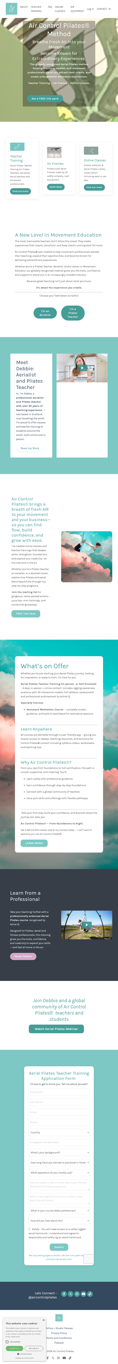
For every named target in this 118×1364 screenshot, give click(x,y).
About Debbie (23, 956)
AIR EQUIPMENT (77, 9)
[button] (24, 1354)
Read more (15, 1337)
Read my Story (30, 448)
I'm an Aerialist (45, 313)
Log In (90, 8)
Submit (59, 1247)
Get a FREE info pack (45, 98)
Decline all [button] (34, 1348)
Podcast (59, 1342)
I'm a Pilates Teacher (73, 312)
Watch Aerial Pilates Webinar (56, 1029)
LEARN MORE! (34, 843)
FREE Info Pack (26, 613)
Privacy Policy (59, 1333)
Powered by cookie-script (25, 1358)
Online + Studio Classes (59, 1328)
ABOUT (24, 6)
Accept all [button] (14, 1348)
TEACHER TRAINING (36, 9)
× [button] (43, 1320)
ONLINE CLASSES (60, 9)
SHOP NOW (56, 187)
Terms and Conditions (59, 1338)
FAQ (50, 6)
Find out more (20, 191)
